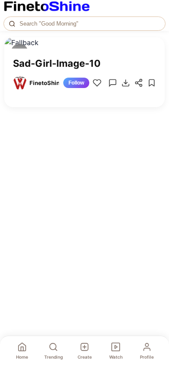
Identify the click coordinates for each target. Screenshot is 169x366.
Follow (76, 83)
